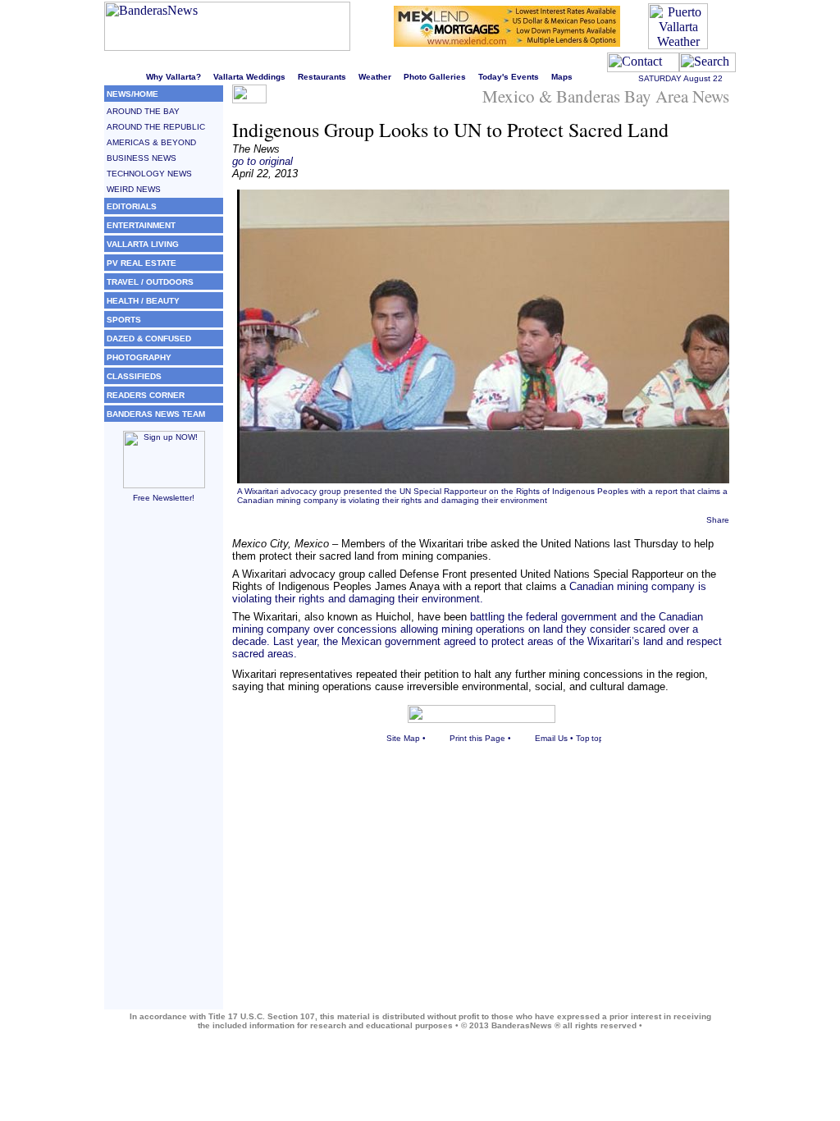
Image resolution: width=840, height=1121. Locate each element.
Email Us (551, 738)
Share (717, 519)
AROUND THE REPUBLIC (156, 126)
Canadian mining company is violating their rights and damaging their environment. (469, 592)
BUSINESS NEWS (141, 157)
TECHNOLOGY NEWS (149, 173)
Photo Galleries (435, 76)
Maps (562, 76)
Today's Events (508, 76)
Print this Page (477, 738)
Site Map (403, 738)
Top (583, 738)
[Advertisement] (163, 763)
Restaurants (322, 76)
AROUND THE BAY (143, 111)
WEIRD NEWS (134, 189)
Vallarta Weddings (249, 76)
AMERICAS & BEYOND (151, 142)
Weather (374, 76)
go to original (262, 161)
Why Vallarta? (173, 76)
